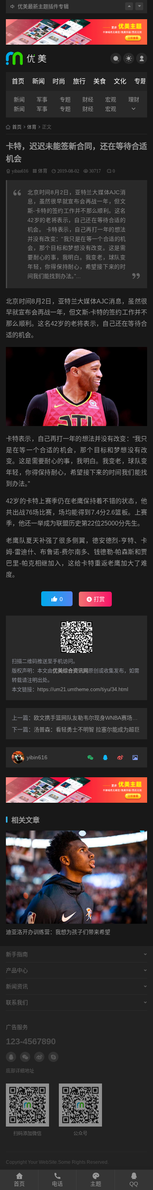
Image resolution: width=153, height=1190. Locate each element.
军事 (41, 99)
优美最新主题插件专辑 (43, 6)
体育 (31, 127)
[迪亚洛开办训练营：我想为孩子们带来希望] (76, 877)
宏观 (110, 99)
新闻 (38, 81)
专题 (140, 81)
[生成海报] (133, 757)
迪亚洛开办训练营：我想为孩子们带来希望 (58, 932)
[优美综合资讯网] (45, 58)
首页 (18, 81)
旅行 (79, 81)
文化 (120, 81)
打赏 (99, 599)
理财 (133, 99)
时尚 (59, 81)
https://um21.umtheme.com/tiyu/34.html (82, 689)
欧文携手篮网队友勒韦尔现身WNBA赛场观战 (88, 718)
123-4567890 (31, 1041)
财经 (87, 99)
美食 (99, 81)
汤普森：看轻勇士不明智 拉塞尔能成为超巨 (87, 729)
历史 (75, 523)
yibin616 (20, 171)
